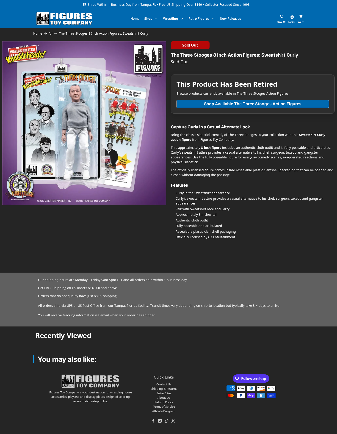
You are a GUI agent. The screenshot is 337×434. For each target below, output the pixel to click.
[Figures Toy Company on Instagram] (160, 420)
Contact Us (163, 384)
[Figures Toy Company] (64, 18)
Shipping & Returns (164, 389)
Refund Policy (164, 402)
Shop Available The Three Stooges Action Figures (252, 103)
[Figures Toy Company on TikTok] (166, 420)
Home (135, 18)
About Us (163, 397)
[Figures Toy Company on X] (173, 420)
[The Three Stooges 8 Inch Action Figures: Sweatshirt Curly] (84, 123)
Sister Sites (164, 393)
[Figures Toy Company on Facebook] (153, 420)
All (50, 33)
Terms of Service (164, 406)
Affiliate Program (163, 411)
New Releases (230, 18)
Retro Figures (198, 18)
